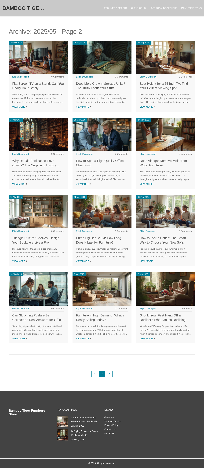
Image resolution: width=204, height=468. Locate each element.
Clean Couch (139, 8)
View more (19, 107)
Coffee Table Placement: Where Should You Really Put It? (84, 419)
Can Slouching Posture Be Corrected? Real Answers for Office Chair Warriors (37, 320)
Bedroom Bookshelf (164, 8)
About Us (109, 417)
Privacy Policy (111, 425)
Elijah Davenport (20, 76)
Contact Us (110, 429)
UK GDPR (109, 433)
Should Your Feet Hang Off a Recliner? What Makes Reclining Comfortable (163, 320)
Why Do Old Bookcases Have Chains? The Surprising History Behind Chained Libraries (34, 165)
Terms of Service (112, 421)
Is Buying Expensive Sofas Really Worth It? (84, 433)
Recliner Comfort (115, 8)
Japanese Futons (191, 8)
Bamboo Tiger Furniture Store (26, 8)
